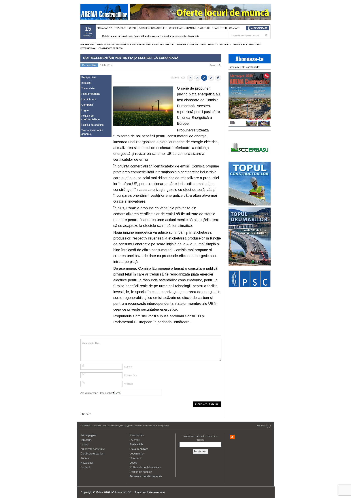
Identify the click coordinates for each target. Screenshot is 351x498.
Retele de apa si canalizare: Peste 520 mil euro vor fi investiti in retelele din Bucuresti (150, 35)
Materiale (225, 44)
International (88, 48)
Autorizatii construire (153, 28)
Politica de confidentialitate (90, 117)
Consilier (192, 44)
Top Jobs (119, 28)
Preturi (169, 44)
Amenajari (239, 44)
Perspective (87, 44)
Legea (99, 44)
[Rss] (232, 437)
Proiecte (213, 44)
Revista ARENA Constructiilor (244, 67)
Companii (181, 44)
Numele (128, 366)
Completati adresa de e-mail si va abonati (200, 438)
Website (128, 383)
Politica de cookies (92, 124)
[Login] (257, 28)
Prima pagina (104, 28)
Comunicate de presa (111, 48)
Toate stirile (88, 88)
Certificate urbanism (182, 28)
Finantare (158, 44)
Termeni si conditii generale (92, 132)
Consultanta (253, 44)
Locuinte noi (123, 44)
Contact (234, 28)
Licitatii (131, 28)
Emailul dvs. (130, 375)
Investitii (109, 44)
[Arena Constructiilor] (104, 12)
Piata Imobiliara (141, 44)
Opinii (203, 44)
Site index (261, 426)
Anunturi (204, 28)
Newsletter (219, 28)
